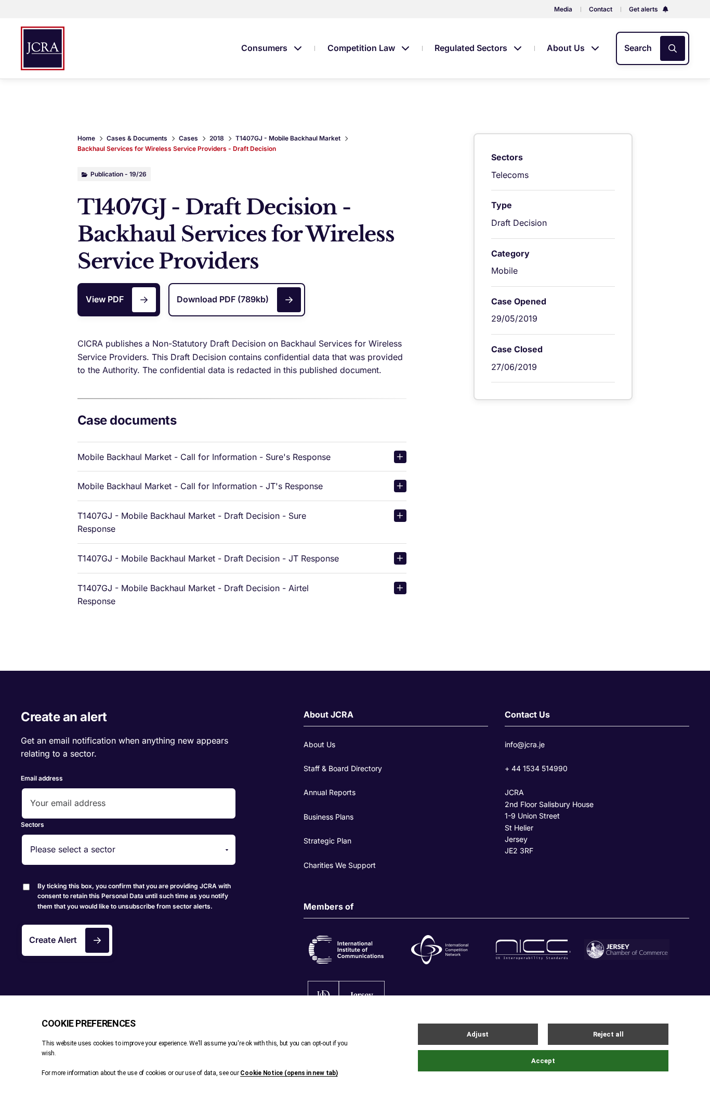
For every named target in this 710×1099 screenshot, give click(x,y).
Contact (600, 9)
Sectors (32, 824)
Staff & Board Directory (343, 768)
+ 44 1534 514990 (536, 768)
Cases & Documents (137, 138)
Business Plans (328, 816)
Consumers (265, 48)
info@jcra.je (525, 744)
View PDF (105, 299)
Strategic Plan (327, 840)
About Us (567, 48)
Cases (188, 138)
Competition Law (362, 48)
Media (563, 9)
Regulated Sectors (472, 48)
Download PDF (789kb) (223, 299)
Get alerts (644, 9)
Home (86, 138)
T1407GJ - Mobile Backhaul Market (287, 138)
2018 (216, 138)
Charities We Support (340, 865)
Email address (42, 778)
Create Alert (53, 940)
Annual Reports (330, 792)
